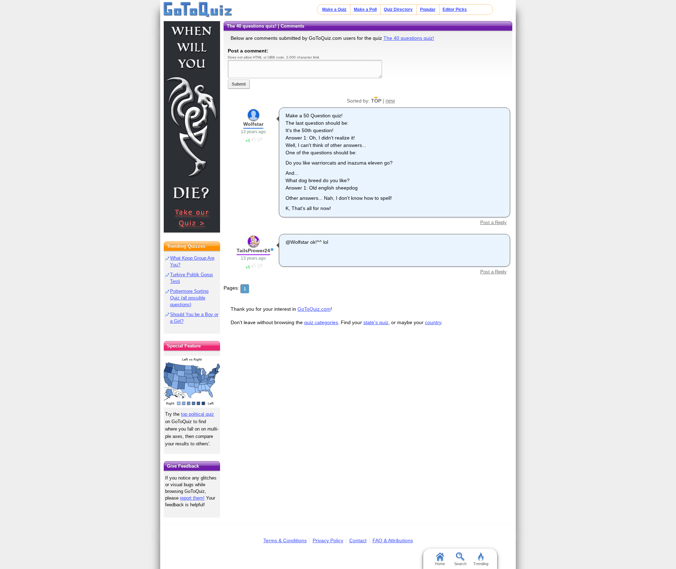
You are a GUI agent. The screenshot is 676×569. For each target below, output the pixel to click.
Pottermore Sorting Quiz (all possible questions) (189, 298)
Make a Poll (365, 9)
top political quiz (197, 414)
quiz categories (321, 322)
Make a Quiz (334, 9)
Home (440, 564)
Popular (428, 9)
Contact (358, 540)
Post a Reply (493, 222)
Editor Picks (455, 9)
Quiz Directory (398, 9)
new (390, 101)
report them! (192, 498)
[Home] (198, 10)
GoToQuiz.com (314, 309)
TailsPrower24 (253, 250)
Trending (480, 564)
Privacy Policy (328, 540)
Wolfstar (253, 124)
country (433, 322)
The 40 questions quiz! (408, 38)
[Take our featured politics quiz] (192, 382)
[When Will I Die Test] (192, 127)
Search (460, 564)
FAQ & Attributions (393, 540)
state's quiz (375, 322)
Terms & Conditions (285, 540)
